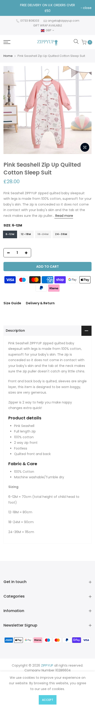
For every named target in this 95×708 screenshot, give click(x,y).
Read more (63, 215)
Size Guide (12, 303)
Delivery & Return (40, 303)
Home (8, 56)
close (87, 8)
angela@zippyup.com (63, 21)
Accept (47, 700)
